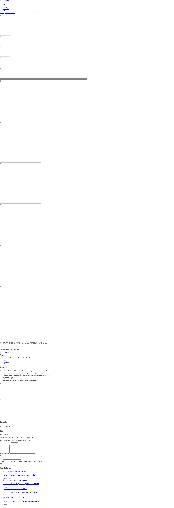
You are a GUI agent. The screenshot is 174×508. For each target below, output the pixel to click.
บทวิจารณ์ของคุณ (4, 453)
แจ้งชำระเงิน (6, 9)
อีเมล (1, 458)
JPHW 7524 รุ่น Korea (10, 13)
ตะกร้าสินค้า (6, 6)
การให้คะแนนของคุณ (5, 443)
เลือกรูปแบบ (10, 478)
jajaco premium (34, 357)
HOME (4, 2)
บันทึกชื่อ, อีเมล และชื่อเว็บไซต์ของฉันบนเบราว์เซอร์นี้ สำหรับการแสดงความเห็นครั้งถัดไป (23, 461)
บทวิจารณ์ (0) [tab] (6, 364)
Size (1, 352)
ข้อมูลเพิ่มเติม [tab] (6, 362)
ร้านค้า (4, 4)
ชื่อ (1, 456)
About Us (5, 10)
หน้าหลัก (2, 13)
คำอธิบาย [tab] (5, 360)
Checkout (5, 7)
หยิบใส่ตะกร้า (3, 355)
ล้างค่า (7, 352)
